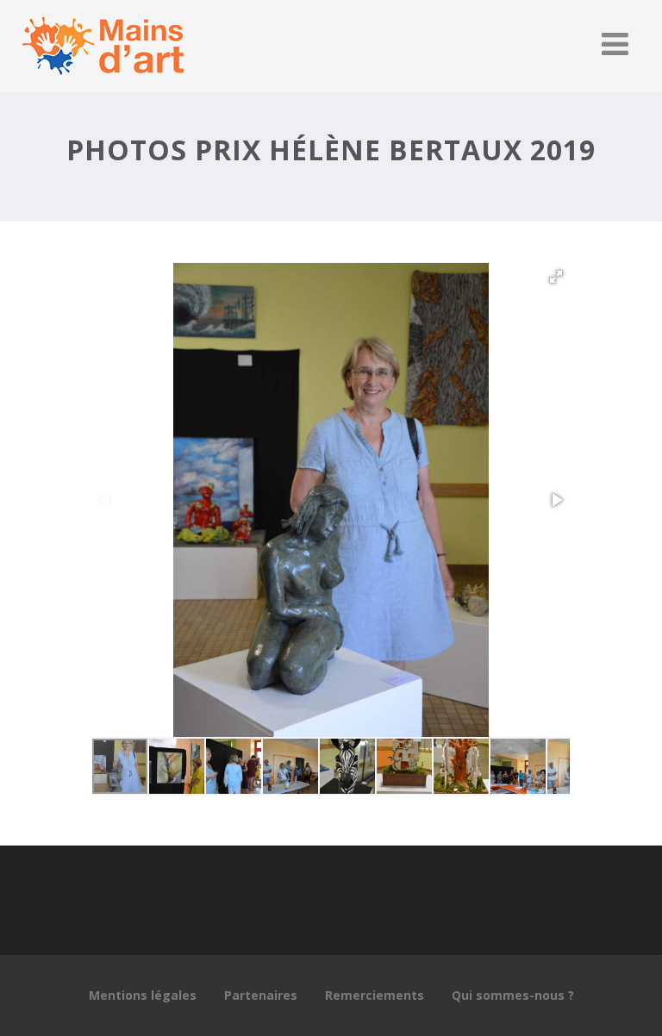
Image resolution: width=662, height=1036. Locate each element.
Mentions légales (143, 995)
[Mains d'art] (102, 82)
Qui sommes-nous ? (513, 995)
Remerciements (374, 995)
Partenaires (260, 995)
